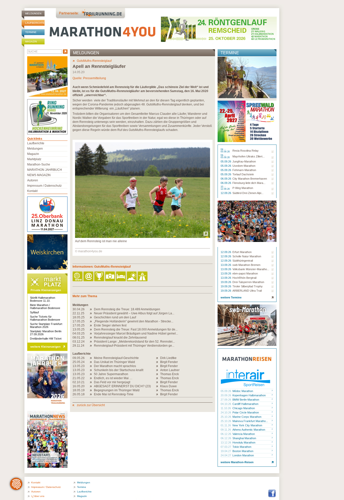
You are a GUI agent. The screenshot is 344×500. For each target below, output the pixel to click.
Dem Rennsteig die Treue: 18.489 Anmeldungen (127, 309)
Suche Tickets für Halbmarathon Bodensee (45, 318)
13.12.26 (226, 442)
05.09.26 (226, 161)
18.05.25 (79, 317)
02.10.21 (79, 382)
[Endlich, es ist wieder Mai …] (92, 378)
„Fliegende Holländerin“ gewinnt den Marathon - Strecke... (133, 321)
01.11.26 (226, 425)
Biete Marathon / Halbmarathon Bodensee (45, 306)
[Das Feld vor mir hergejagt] (92, 382)
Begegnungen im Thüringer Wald (117, 390)
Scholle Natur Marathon (246, 256)
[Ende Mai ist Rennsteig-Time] (92, 394)
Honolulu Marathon (243, 442)
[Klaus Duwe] (158, 386)
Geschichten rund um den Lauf (115, 317)
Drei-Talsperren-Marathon (248, 282)
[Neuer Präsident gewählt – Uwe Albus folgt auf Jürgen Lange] (92, 313)
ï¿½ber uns (37, 496)
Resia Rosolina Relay (245, 150)
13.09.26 (226, 264)
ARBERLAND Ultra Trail (247, 290)
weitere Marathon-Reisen (237, 462)
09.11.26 (226, 429)
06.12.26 (226, 433)
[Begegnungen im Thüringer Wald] (92, 390)
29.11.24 (78, 345)
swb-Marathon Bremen (246, 264)
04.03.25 (79, 333)
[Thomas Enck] (158, 374)
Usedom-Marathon (243, 165)
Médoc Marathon (242, 391)
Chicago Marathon (243, 408)
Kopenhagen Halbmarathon (249, 395)
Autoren (32, 180)
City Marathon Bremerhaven (249, 178)
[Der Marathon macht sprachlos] (92, 366)
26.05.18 (79, 394)
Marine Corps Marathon (246, 416)
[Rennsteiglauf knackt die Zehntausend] (92, 337)
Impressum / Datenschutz (44, 185)
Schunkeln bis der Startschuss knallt (118, 370)
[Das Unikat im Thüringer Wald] (92, 362)
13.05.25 (79, 329)
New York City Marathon (247, 425)
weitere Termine (231, 297)
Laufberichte (35, 22)
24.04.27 (226, 455)
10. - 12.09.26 (225, 188)
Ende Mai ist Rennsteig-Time (113, 394)
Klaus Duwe (168, 386)
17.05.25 (79, 321)
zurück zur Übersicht (91, 405)
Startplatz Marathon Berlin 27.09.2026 (45, 333)
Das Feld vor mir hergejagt (112, 382)
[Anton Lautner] (158, 370)
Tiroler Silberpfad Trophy (247, 286)
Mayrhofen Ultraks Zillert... (248, 156)
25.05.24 (79, 362)
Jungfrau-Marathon (244, 161)
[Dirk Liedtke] (158, 358)
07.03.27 (226, 446)
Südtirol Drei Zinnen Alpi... (247, 193)
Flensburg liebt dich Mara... (248, 182)
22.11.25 (78, 313)
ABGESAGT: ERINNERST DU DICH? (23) (122, 386)
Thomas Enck (169, 374)
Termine (31, 32)
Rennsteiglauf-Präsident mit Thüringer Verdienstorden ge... (134, 345)
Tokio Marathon (241, 446)
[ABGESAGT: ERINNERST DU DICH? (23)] (92, 386)
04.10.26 (226, 403)
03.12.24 (79, 341)
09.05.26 (79, 358)
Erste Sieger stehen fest (110, 325)
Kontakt (32, 191)
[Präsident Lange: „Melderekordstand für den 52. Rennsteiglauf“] (92, 341)
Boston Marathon (242, 451)
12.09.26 (226, 193)
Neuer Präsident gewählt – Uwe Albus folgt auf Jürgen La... (134, 313)
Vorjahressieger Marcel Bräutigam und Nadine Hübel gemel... (136, 333)
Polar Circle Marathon (245, 412)
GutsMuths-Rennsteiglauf (94, 61)
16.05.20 (79, 386)
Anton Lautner (170, 370)
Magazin (31, 41)
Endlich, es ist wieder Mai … (113, 378)
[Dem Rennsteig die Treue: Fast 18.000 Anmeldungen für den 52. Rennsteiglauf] (92, 329)
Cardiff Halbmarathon (245, 403)
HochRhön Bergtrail (244, 277)
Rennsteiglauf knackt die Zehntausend (120, 337)
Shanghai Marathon (244, 438)
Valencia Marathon (243, 433)
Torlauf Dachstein (243, 174)
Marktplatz (34, 159)
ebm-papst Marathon (245, 273)
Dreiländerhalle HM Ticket (45, 338)
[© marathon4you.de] (142, 237)
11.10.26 (226, 408)
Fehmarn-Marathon (244, 170)
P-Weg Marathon (242, 187)
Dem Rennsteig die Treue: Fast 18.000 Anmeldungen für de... (136, 329)
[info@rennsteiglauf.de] (88, 276)
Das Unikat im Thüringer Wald (114, 362)
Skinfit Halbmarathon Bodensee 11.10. (42, 299)
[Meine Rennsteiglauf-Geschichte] (92, 358)
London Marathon (243, 455)
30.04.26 (79, 309)
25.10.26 (226, 416)
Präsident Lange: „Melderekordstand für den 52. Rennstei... (134, 341)
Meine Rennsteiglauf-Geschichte (116, 358)
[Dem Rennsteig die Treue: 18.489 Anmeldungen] (92, 309)
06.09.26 (226, 178)
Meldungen (33, 13)
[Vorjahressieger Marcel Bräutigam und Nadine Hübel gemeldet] (92, 333)
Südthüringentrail (242, 260)
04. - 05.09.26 (225, 150)
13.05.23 (79, 366)
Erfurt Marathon (242, 252)
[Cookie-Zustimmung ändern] (16, 484)
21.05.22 (79, 378)
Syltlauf (34, 312)
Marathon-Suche (38, 164)
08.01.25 (79, 337)
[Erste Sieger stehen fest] (92, 325)
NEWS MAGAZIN (39, 175)
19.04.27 (226, 451)
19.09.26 (226, 282)
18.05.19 (79, 390)
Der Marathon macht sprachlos (115, 366)
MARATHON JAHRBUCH (44, 170)
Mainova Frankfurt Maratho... (250, 421)
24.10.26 (226, 412)
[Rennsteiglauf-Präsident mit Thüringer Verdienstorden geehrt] (92, 345)
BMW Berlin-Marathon (245, 399)
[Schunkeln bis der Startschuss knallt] (92, 370)
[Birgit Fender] (158, 362)
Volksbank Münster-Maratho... (250, 269)
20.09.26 (226, 395)
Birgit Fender (169, 362)
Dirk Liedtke (168, 358)
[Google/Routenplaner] (142, 276)
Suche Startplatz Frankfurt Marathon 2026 (46, 325)
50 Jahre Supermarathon (111, 374)
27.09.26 (226, 399)
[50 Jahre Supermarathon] (92, 374)
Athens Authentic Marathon (248, 429)
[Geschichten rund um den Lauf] (92, 317)
